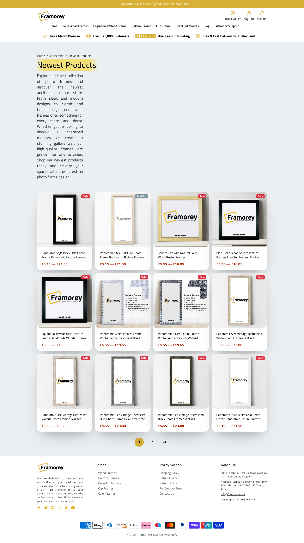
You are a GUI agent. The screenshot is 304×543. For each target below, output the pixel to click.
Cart (262, 16)
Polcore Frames (108, 478)
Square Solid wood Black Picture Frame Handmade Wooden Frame (64, 312)
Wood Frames (107, 473)
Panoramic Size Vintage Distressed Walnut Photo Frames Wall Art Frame (64, 392)
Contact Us (167, 494)
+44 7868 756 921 (244, 499)
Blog (206, 26)
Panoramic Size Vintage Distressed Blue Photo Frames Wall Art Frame (123, 392)
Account (249, 16)
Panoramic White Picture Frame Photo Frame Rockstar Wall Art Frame (123, 312)
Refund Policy (168, 483)
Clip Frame (163, 26)
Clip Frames (106, 488)
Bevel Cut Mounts (187, 26)
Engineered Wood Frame (110, 26)
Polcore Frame (141, 26)
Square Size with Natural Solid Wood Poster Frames (181, 231)
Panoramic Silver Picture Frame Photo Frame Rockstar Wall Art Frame (181, 312)
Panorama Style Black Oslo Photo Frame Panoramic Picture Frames (64, 231)
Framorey (144, 534)
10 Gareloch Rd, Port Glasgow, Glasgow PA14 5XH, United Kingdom (244, 475)
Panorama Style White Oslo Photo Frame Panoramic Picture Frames (239, 392)
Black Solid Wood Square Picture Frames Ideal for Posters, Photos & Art (239, 231)
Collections (57, 56)
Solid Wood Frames (75, 26)
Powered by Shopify (164, 534)
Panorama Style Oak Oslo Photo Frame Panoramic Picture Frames (123, 231)
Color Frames (107, 494)
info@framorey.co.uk (233, 494)
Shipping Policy (169, 473)
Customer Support (226, 26)
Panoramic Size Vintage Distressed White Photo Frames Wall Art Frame (239, 312)
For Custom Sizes (171, 488)
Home (53, 26)
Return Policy (168, 478)
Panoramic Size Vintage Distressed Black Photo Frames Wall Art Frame (181, 392)
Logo (51, 16)
